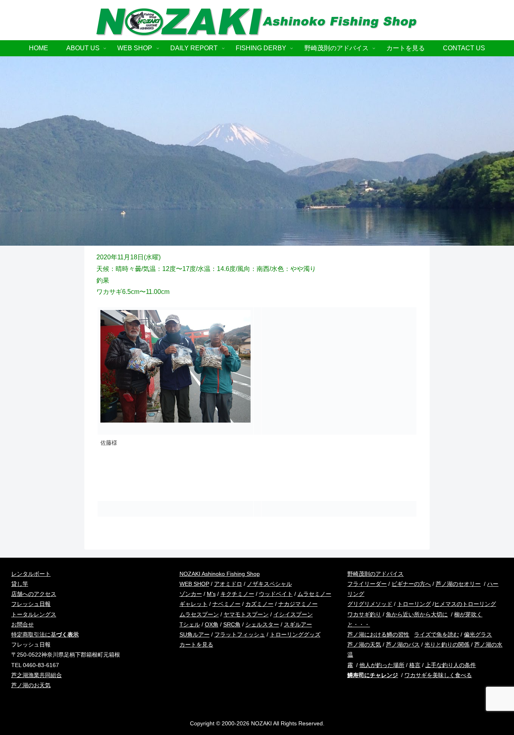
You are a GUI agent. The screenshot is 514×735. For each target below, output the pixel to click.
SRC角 (232, 624)
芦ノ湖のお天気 (31, 685)
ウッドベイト (276, 594)
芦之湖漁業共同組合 (36, 675)
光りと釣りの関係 (446, 644)
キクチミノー (237, 594)
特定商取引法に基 (45, 634)
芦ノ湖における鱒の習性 (378, 634)
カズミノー (259, 604)
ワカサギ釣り (364, 614)
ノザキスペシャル (269, 584)
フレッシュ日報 (31, 604)
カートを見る (196, 644)
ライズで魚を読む (436, 634)
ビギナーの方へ (411, 584)
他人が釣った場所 (381, 665)
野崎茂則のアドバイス (375, 574)
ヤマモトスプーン (246, 614)
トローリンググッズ (295, 634)
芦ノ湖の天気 (364, 644)
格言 (414, 665)
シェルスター (262, 624)
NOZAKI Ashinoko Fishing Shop (219, 574)
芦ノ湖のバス (403, 644)
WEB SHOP (194, 584)
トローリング (414, 604)
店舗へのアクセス (33, 594)
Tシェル (189, 624)
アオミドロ (228, 584)
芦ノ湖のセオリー (458, 584)
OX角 (211, 624)
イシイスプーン (293, 614)
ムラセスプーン (199, 614)
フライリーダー (367, 584)
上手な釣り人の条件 (450, 665)
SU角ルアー (194, 634)
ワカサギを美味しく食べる (438, 675)
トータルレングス (33, 614)
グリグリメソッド (369, 604)
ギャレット (193, 604)
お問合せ (22, 624)
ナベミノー (226, 604)
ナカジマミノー (298, 604)
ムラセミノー (314, 594)
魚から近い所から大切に (417, 614)
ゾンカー (190, 594)
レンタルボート (31, 574)
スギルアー (298, 624)
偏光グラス (478, 634)
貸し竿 (19, 584)
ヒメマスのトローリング (465, 604)
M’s (211, 594)
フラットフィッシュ (239, 634)
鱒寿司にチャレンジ (372, 675)
